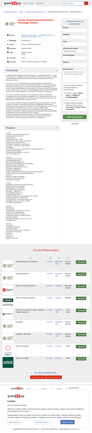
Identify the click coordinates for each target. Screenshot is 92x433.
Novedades (40, 3)
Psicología (19, 322)
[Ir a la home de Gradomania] (12, 3)
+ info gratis (81, 262)
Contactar (59, 388)
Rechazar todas (41, 422)
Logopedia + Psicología (23, 334)
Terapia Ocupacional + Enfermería (26, 261)
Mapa (29, 388)
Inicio (25, 3)
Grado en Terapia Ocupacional (25, 286)
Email (65, 41)
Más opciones (14, 422)
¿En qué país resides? (70, 48)
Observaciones (68, 69)
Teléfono (66, 62)
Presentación (12, 70)
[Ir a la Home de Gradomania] (17, 388)
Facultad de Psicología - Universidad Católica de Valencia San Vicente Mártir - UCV (37, 35)
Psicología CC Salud (38, 377)
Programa (10, 127)
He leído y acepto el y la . (74, 95)
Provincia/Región (69, 55)
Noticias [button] (31, 3)
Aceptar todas (67, 422)
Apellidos (66, 35)
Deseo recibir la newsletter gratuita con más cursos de (76, 106)
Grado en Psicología (22, 346)
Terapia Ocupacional (22, 274)
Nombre (65, 28)
